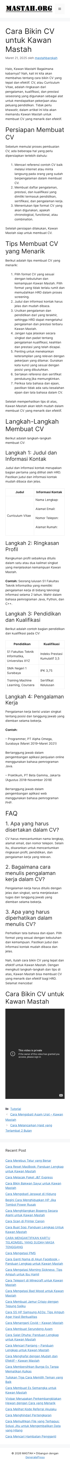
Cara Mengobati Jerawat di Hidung (30, 1194)
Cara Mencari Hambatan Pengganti (30, 1436)
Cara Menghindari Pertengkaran (28, 1415)
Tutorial (15, 1109)
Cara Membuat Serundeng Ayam (29, 1329)
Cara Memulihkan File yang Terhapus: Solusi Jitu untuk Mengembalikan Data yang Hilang (33, 1425)
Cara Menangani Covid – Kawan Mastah (34, 1323)
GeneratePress (35, 1457)
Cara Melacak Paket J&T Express (29, 1177)
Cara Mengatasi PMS (20, 1253)
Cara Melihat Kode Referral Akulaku (31, 1409)
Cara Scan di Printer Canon (25, 1221)
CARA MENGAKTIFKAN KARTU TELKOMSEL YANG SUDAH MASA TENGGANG (29, 1242)
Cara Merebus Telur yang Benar (28, 1160)
